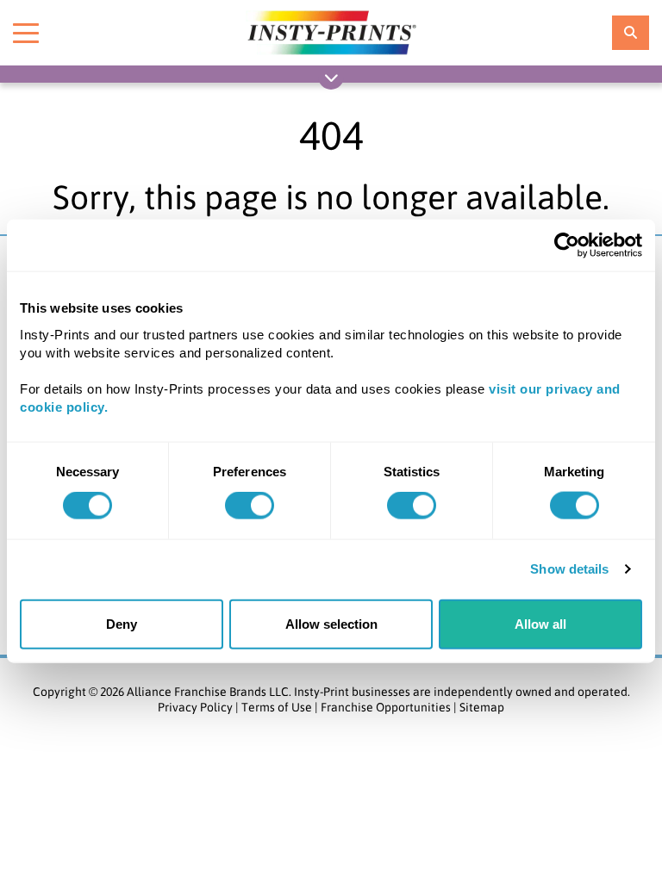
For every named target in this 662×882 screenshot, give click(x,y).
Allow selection (331, 623)
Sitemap (481, 707)
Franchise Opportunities (386, 707)
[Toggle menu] (26, 32)
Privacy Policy (195, 707)
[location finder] (630, 33)
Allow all (540, 623)
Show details (569, 569)
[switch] (249, 505)
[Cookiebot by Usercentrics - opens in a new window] (566, 245)
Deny (121, 623)
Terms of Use (276, 707)
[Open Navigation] (331, 81)
